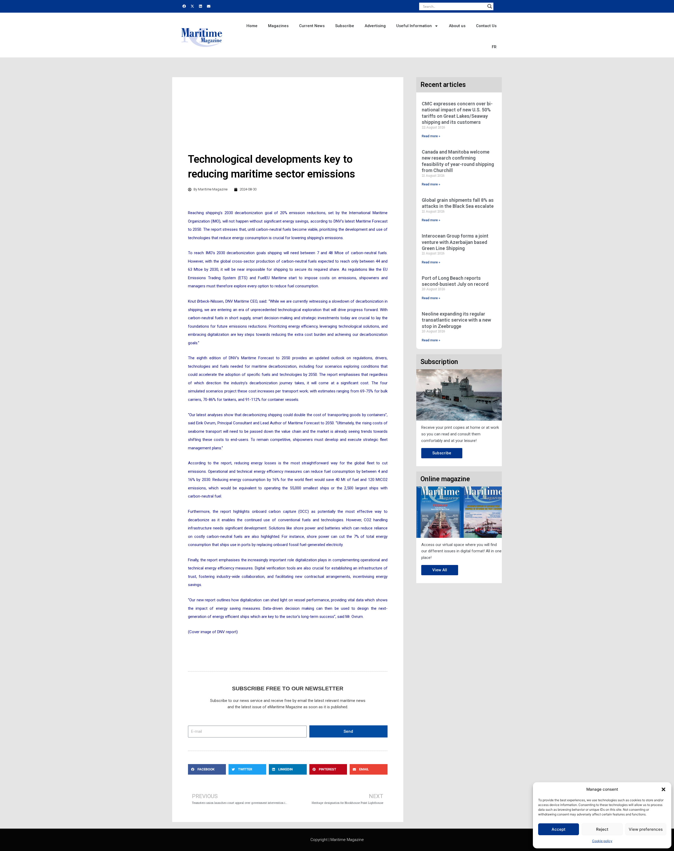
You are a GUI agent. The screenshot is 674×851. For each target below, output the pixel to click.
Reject (602, 829)
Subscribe (344, 25)
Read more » (431, 136)
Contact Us (486, 25)
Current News (312, 25)
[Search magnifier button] (489, 6)
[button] (663, 789)
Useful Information (414, 25)
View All (439, 570)
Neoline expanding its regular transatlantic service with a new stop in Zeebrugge (456, 320)
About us (457, 25)
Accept (559, 829)
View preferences (646, 829)
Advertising (375, 25)
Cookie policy (602, 841)
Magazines (278, 25)
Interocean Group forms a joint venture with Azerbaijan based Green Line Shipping (455, 242)
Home (251, 25)
